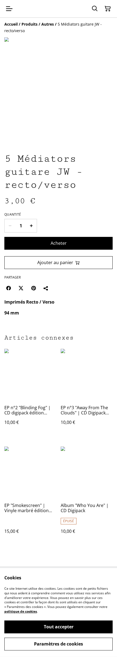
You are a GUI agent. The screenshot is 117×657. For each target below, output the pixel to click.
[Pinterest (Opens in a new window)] (33, 288)
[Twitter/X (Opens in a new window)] (21, 288)
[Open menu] (9, 9)
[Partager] (46, 288)
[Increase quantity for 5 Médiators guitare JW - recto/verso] (31, 226)
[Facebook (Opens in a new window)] (8, 288)
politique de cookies (20, 611)
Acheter (59, 243)
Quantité (12, 214)
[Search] (94, 9)
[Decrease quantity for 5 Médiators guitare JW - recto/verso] (10, 226)
